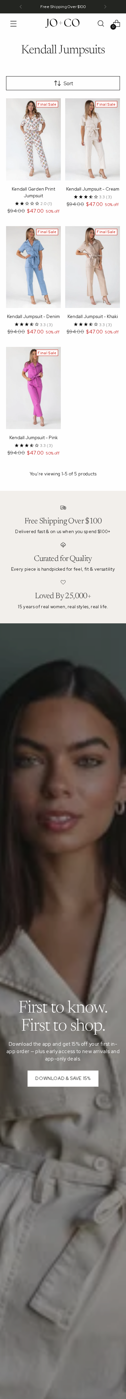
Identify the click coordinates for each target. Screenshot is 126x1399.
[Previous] (20, 6)
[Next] (105, 6)
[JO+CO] (63, 23)
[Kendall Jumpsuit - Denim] (33, 267)
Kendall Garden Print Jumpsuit (33, 192)
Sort (68, 83)
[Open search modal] (101, 24)
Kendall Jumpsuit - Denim (33, 316)
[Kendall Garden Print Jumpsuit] (33, 139)
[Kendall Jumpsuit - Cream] (92, 139)
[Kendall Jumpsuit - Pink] (33, 388)
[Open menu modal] (13, 24)
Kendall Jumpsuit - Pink (33, 437)
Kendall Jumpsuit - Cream (92, 189)
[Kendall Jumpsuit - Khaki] (92, 267)
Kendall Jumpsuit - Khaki (93, 316)
